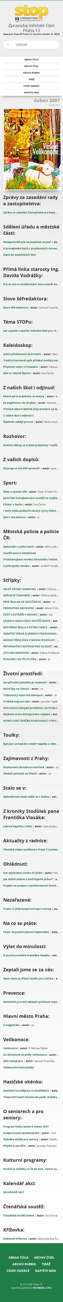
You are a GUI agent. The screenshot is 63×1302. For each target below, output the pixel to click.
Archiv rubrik (24, 1264)
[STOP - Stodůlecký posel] (31, 21)
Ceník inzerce (18, 1271)
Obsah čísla (18, 1257)
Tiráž (46, 1264)
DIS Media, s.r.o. (42, 1287)
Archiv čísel (44, 1257)
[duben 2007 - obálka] (31, 149)
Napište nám (45, 1271)
